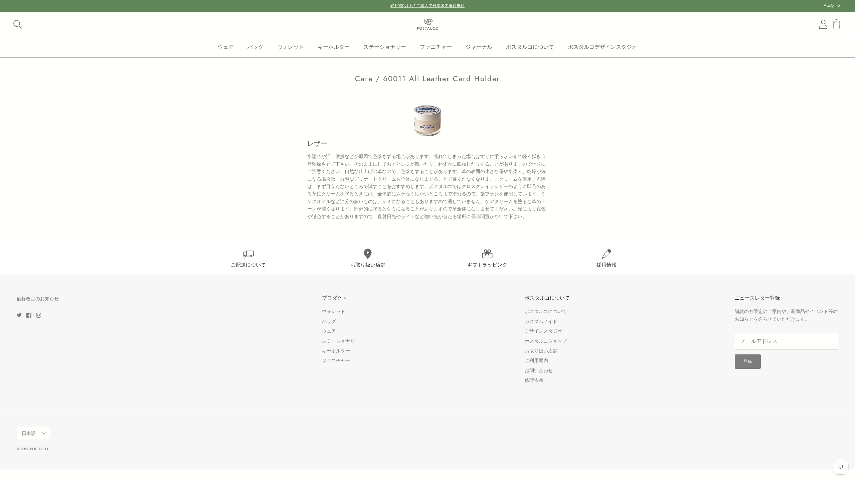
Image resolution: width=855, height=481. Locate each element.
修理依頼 (534, 380)
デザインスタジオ (543, 331)
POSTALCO (39, 449)
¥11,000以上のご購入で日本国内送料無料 (427, 6)
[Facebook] (28, 315)
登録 (747, 361)
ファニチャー (436, 47)
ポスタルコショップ (546, 341)
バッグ (255, 47)
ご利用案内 (536, 360)
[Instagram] (38, 315)
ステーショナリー (384, 47)
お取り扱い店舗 (541, 350)
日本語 (828, 5)
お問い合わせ (539, 370)
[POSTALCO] (428, 24)
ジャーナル (479, 47)
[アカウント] (822, 24)
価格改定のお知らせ (38, 298)
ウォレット (290, 47)
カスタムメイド (541, 321)
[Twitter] (19, 315)
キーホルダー (334, 47)
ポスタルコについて (530, 47)
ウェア (226, 47)
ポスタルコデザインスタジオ (602, 47)
